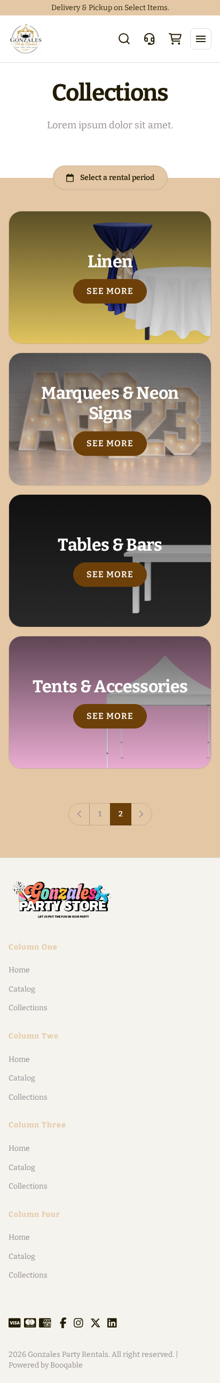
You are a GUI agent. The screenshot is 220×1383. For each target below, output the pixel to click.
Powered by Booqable (46, 1365)
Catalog (22, 989)
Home (19, 970)
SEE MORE (110, 291)
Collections (28, 1007)
